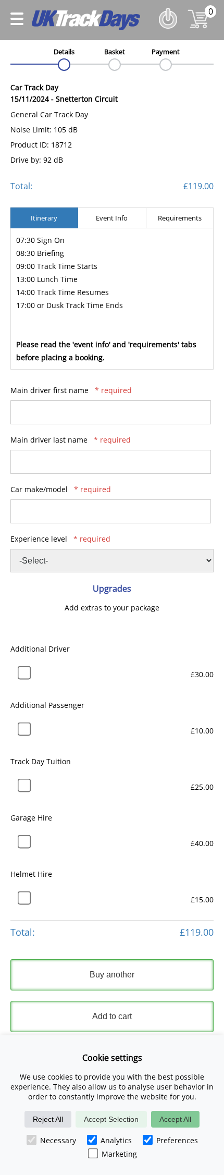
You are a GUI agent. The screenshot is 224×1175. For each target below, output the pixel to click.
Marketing (119, 1154)
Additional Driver (40, 649)
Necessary (58, 1140)
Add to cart (112, 1016)
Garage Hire (31, 818)
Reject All (48, 1119)
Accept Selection (111, 1119)
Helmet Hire (31, 874)
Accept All (175, 1119)
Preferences (177, 1140)
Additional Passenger (47, 705)
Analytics (116, 1140)
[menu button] (17, 20)
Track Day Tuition (40, 761)
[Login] (171, 30)
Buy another (112, 974)
